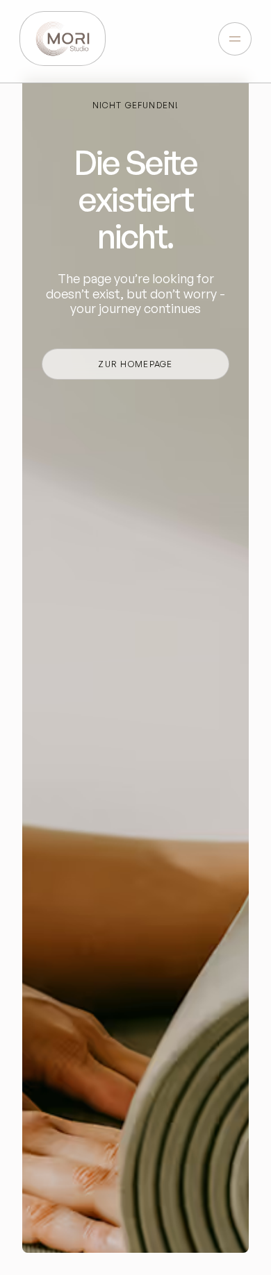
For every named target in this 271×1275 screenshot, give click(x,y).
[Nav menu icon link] (235, 39)
